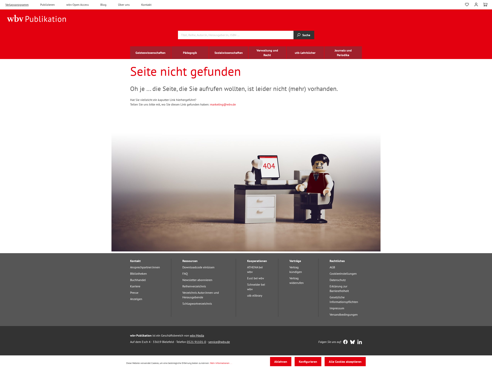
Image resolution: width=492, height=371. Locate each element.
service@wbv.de (219, 342)
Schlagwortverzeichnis (197, 303)
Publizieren (47, 5)
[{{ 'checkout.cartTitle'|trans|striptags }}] (485, 4)
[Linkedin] (359, 342)
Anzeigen (136, 299)
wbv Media (197, 335)
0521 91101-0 (196, 342)
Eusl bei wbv (255, 278)
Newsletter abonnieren (197, 280)
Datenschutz (338, 280)
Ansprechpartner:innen (145, 267)
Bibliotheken (138, 273)
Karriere (135, 286)
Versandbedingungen (344, 314)
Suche (306, 35)
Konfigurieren (308, 362)
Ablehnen (280, 362)
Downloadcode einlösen (198, 267)
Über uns (124, 5)
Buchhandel (138, 280)
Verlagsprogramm (17, 5)
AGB (332, 267)
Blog (103, 5)
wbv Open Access (77, 5)
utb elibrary (254, 295)
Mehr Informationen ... (221, 363)
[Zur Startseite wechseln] (36, 18)
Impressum (337, 308)
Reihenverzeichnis (194, 286)
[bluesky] (351, 342)
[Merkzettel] (467, 4)
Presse (134, 292)
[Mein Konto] (476, 4)
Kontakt (146, 5)
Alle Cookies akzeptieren (345, 362)
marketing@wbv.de (223, 104)
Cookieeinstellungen (343, 273)
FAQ (185, 273)
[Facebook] (344, 342)
